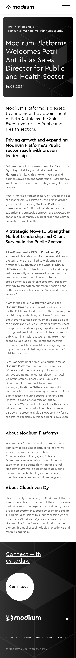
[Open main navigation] (66, 7)
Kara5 (43, 649)
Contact (63, 637)
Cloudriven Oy (50, 252)
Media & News (26, 27)
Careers (26, 637)
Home (9, 27)
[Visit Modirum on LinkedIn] (67, 618)
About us (11, 637)
